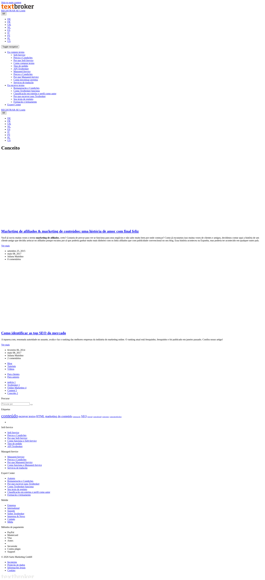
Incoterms (12, 562)
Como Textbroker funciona (26, 91)
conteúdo (9, 415)
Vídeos (10, 369)
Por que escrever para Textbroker (29, 96)
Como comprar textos (23, 63)
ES (8, 30)
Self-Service (19, 55)
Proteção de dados (16, 565)
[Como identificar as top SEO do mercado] (58, 326)
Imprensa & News (16, 516)
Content (12, 390)
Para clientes (13, 374)
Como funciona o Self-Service (22, 441)
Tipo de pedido (20, 66)
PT (8, 35)
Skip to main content (11, 2)
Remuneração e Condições (26, 88)
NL (9, 27)
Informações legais (16, 567)
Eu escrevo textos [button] (15, 85)
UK (9, 24)
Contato (11, 519)
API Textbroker (21, 68)
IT (8, 33)
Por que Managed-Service (26, 77)
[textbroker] (17, 8)
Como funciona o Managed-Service (24, 465)
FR (8, 22)
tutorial (89, 417)
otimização (77, 417)
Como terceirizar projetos (25, 79)
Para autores (13, 377)
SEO (84, 416)
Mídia (10, 522)
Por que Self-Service (23, 60)
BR (3, 14)
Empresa (11, 505)
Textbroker (13, 385)
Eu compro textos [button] (15, 52)
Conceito (12, 393)
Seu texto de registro (23, 99)
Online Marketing (16, 387)
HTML (40, 416)
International (13, 508)
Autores (11, 478)
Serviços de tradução (23, 82)
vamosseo (105, 417)
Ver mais (5, 245)
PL (8, 38)
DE (9, 19)
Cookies (11, 570)
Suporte (11, 511)
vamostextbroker (116, 417)
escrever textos (27, 416)
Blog (9, 363)
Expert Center (14, 104)
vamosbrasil (97, 417)
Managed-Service (22, 71)
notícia (11, 382)
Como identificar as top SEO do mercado (33, 333)
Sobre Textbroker (15, 513)
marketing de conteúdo (58, 416)
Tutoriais (11, 366)
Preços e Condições (23, 57)
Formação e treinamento (25, 102)
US (9, 41)
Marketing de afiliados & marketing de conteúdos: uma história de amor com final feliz (70, 231)
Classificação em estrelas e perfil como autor (34, 93)
